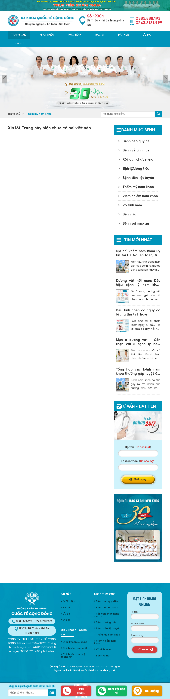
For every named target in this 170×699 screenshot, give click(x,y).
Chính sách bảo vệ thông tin (73, 655)
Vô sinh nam (132, 205)
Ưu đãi (67, 613)
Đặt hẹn (123, 34)
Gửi (51, 692)
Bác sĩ (99, 34)
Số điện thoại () (138, 461)
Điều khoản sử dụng (75, 641)
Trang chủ (18, 34)
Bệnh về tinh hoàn (137, 150)
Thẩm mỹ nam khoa (138, 187)
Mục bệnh (74, 34)
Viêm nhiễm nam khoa (140, 196)
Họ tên (134, 611)
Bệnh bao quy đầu (137, 141)
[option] (85, 78)
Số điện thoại (137, 623)
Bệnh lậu (129, 214)
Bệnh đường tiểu (136, 169)
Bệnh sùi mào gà (136, 223)
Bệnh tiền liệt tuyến (138, 178)
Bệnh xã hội (103, 655)
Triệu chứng (137, 635)
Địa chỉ (19, 43)
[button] (158, 114)
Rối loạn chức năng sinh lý (138, 160)
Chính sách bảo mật (75, 648)
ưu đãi (147, 34)
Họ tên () (138, 447)
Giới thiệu (47, 34)
